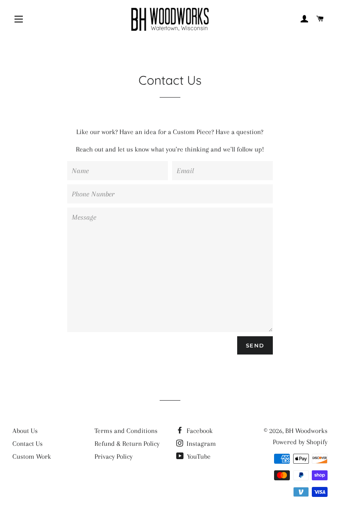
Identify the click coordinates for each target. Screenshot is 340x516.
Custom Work (31, 456)
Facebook (199, 431)
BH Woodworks (306, 431)
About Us (25, 431)
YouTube (198, 456)
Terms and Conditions (126, 431)
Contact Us (27, 444)
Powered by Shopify (300, 442)
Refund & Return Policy (127, 444)
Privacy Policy (114, 456)
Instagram (200, 444)
